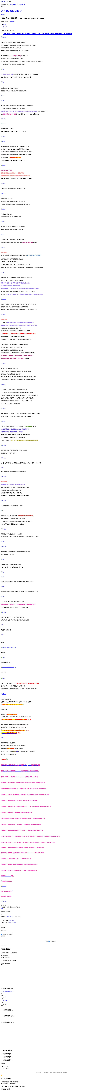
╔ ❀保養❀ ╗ (12, 922)
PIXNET (41, 1072)
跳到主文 (3, 14)
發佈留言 (3, 936)
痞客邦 (8, 916)
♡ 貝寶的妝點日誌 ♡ (11, 11)
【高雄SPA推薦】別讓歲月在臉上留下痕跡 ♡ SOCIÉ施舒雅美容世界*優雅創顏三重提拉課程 (37, 34)
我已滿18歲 (3, 1089)
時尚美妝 (12, 21)
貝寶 (2, 908)
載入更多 (3, 927)
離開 (8, 1089)
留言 (11, 916)
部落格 (5, 26)
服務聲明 (65, 1072)
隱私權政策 (59, 1072)
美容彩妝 (11, 920)
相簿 (4, 24)
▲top (2, 924)
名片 (4, 27)
